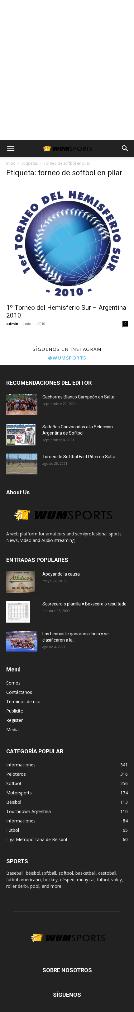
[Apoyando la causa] (20, 582)
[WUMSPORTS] (62, 527)
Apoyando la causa (61, 574)
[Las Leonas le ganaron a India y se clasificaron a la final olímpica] (21, 641)
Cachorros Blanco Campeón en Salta (78, 396)
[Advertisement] (67, 70)
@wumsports (67, 358)
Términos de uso (23, 701)
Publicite (14, 711)
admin (12, 323)
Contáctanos (19, 692)
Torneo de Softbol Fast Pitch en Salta (78, 456)
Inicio (11, 163)
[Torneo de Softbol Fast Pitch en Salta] (21, 464)
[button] (11, 148)
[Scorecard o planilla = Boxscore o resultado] (18, 612)
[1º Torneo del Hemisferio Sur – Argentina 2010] (67, 242)
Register (14, 720)
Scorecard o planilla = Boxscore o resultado (84, 603)
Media (12, 729)
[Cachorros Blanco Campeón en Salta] (21, 404)
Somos (13, 683)
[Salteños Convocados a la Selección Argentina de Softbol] (21, 434)
